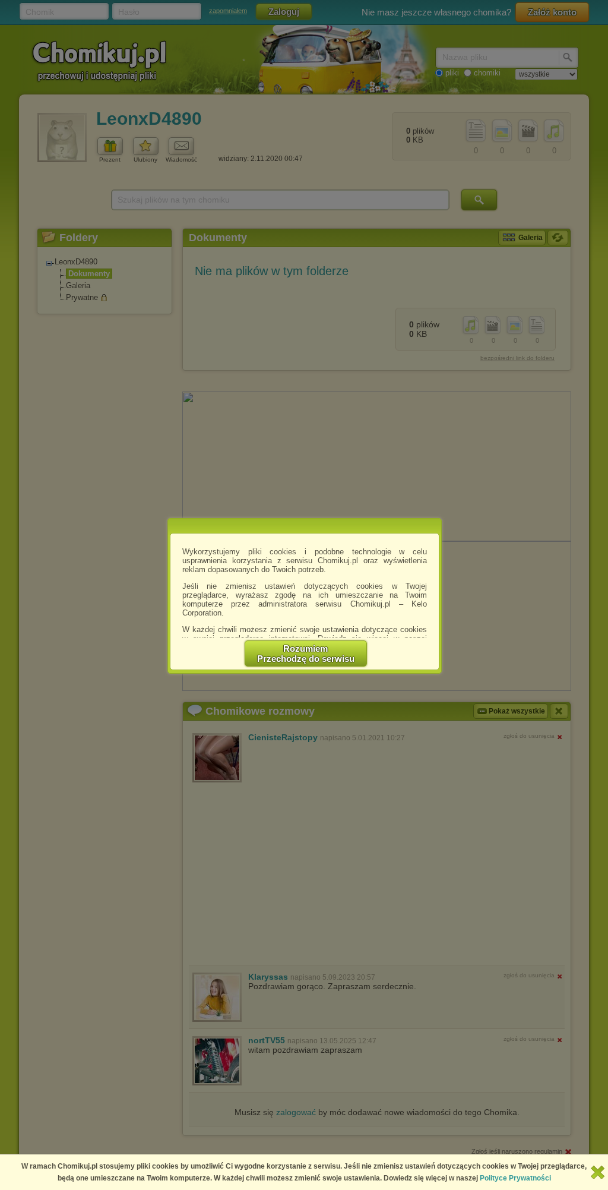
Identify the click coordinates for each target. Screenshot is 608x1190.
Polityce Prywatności (515, 1178)
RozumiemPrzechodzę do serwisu (305, 653)
